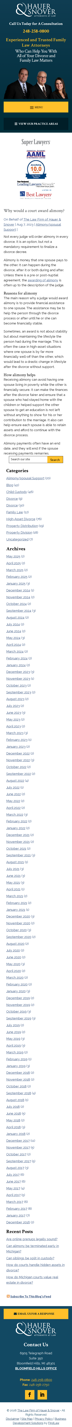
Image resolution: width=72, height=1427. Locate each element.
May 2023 (13, 719)
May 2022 (13, 801)
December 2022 (18, 753)
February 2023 (16, 740)
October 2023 (16, 685)
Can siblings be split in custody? (30, 1258)
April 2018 (13, 1127)
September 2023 (18, 692)
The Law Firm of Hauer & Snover (38, 1410)
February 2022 (16, 821)
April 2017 (13, 1195)
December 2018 (18, 1072)
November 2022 (18, 760)
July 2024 (13, 624)
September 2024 (18, 610)
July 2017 (13, 1174)
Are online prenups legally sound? (31, 1239)
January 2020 (16, 991)
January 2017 (15, 1215)
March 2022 (14, 814)
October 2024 (16, 604)
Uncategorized (17, 539)
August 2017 (15, 1168)
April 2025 (13, 563)
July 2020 (13, 950)
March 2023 (14, 733)
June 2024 (13, 631)
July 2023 (13, 706)
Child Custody (16, 492)
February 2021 (16, 903)
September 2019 (18, 1018)
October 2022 (16, 767)
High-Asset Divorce (20, 519)
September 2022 (18, 774)
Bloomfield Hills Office (36, 1368)
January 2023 (16, 746)
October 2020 (16, 930)
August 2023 (15, 699)
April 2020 (13, 971)
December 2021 (18, 835)
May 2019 (13, 1039)
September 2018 (18, 1093)
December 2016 (18, 1222)
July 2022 (13, 787)
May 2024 (13, 638)
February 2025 (16, 577)
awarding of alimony (43, 280)
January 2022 (15, 828)
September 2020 (18, 937)
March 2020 (15, 977)
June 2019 (13, 1032)
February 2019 (16, 1059)
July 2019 (13, 1025)
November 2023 (18, 678)
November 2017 (18, 1147)
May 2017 (13, 1188)
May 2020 (13, 964)
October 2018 (16, 1086)
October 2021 (16, 848)
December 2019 (18, 998)
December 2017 (18, 1140)
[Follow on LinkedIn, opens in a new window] (42, 1394)
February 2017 (16, 1208)
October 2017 (16, 1154)
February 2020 (17, 984)
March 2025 (14, 570)
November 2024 (18, 597)
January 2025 (16, 583)
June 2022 (13, 794)
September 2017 (18, 1161)
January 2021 (15, 910)
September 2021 (18, 855)
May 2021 (13, 882)
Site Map (27, 1419)
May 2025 (13, 556)
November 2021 (18, 842)
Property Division (19, 532)
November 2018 (18, 1079)
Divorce (12, 499)
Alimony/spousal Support (25, 478)
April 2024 (13, 644)
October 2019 (16, 1011)
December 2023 (18, 672)
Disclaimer (12, 1419)
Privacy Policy (44, 1419)
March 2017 (14, 1202)
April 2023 (13, 726)
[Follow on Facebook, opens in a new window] (29, 1394)
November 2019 (18, 1005)
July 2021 (12, 869)
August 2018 (15, 1100)
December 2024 (18, 590)
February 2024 (17, 658)
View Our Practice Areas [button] (38, 124)
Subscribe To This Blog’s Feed (30, 1296)
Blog (9, 485)
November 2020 (18, 923)
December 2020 (18, 916)
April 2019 (13, 1045)
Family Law (14, 512)
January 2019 (16, 1066)
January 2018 (16, 1134)
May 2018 (13, 1120)
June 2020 (13, 957)
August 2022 (15, 780)
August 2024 (15, 617)
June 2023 (13, 712)
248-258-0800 (36, 31)
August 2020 (15, 944)
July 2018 (13, 1106)
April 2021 (13, 889)
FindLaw (53, 1423)
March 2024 (15, 651)
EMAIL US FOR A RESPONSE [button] (36, 1314)
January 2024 (16, 665)
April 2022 (13, 808)
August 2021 (15, 862)
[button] (36, 107)
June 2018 (13, 1113)
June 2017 (13, 1181)
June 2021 (13, 876)
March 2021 (14, 896)
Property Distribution (22, 526)
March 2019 (14, 1052)
